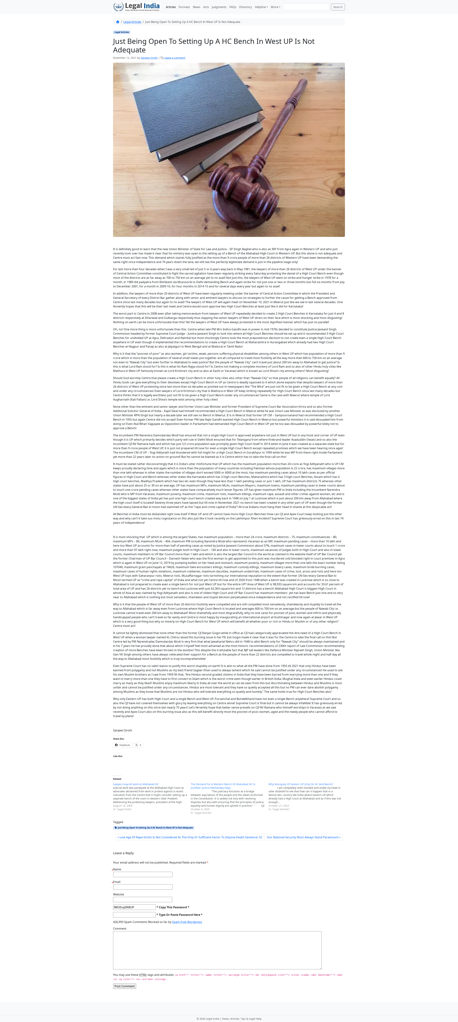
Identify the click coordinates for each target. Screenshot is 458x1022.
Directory (245, 7)
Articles (171, 7)
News (196, 7)
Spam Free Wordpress (187, 922)
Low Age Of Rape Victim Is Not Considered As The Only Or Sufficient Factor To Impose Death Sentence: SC (191, 837)
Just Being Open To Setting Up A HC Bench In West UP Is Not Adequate (155, 827)
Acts (206, 7)
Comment (119, 929)
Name (117, 869)
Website (118, 894)
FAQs (232, 7)
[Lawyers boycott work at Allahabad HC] (152, 796)
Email (116, 882)
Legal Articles (132, 22)
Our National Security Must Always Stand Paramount (302, 837)
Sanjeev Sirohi (149, 57)
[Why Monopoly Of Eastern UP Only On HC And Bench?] (307, 796)
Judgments (219, 7)
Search (338, 7)
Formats (184, 7)
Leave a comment (174, 57)
